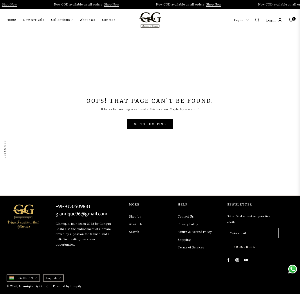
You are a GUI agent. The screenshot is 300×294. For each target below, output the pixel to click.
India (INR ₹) (24, 278)
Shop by (135, 216)
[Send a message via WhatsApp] (292, 269)
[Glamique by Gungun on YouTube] (246, 259)
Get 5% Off (4, 149)
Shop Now (10, 4)
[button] (257, 20)
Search (134, 231)
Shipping (184, 239)
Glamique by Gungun (35, 286)
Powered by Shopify (67, 286)
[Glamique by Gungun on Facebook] (228, 259)
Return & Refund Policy (195, 231)
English (239, 20)
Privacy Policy (188, 224)
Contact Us (186, 216)
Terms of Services (191, 247)
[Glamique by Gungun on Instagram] (237, 259)
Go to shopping (150, 124)
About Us (136, 224)
